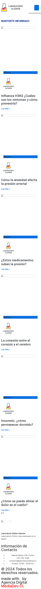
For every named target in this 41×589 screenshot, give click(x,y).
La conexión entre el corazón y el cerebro (16, 342)
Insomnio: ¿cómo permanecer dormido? (17, 423)
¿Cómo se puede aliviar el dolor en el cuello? (19, 503)
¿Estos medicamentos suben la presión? (17, 262)
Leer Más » (5, 109)
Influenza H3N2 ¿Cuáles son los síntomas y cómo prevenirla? (19, 99)
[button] (36, 7)
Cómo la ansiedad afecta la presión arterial (19, 182)
